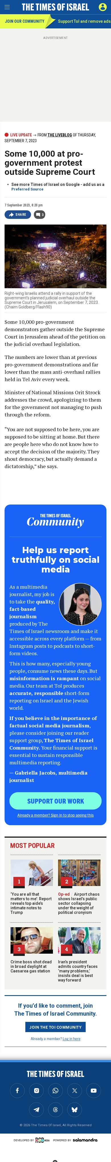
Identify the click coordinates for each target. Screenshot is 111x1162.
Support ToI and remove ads (84, 21)
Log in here (72, 1038)
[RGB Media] (44, 1140)
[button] (103, 7)
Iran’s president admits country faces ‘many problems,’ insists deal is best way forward (78, 971)
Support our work (55, 800)
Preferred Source (27, 189)
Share (20, 215)
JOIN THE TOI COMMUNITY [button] (55, 1027)
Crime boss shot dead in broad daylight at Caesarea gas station (31, 966)
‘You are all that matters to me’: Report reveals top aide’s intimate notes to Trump (31, 903)
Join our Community (24, 21)
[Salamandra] (85, 1140)
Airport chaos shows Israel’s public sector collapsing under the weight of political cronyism (79, 903)
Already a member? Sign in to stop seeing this (55, 814)
